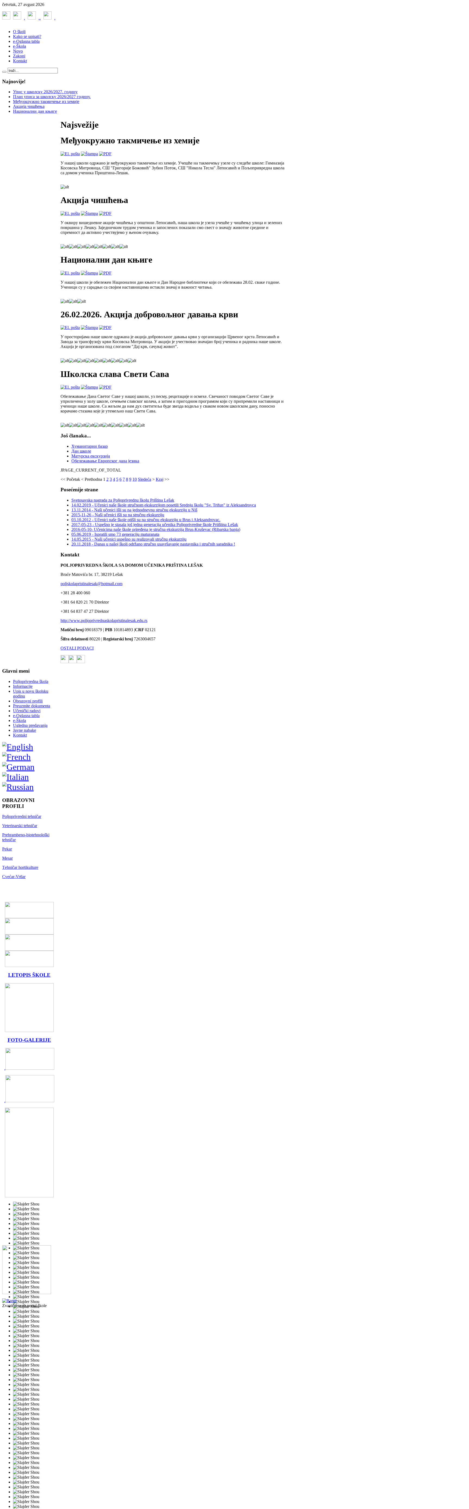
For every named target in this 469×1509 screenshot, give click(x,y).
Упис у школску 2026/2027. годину (45, 91)
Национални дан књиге (35, 111)
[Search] (4, 72)
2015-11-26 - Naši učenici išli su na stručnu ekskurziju (117, 514)
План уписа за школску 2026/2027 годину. (52, 96)
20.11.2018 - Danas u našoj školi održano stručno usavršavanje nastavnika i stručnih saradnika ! (153, 544)
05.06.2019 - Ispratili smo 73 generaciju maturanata (115, 534)
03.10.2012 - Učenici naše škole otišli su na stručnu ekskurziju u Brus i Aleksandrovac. (145, 519)
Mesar (7, 858)
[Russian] (18, 787)
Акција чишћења (29, 106)
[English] (17, 747)
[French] (16, 757)
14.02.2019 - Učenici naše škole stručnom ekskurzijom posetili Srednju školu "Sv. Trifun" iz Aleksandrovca (163, 505)
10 (134, 479)
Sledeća (144, 479)
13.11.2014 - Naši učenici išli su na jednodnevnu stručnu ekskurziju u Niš (134, 510)
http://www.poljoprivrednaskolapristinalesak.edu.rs (104, 620)
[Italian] (15, 777)
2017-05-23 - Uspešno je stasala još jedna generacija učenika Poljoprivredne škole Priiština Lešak (154, 524)
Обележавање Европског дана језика (105, 461)
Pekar (7, 849)
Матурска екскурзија (90, 456)
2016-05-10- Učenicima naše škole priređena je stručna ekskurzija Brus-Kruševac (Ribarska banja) (155, 529)
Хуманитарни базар (89, 446)
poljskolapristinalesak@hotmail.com (91, 583)
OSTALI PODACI (77, 648)
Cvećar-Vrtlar (14, 876)
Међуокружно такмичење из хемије (46, 101)
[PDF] (105, 153)
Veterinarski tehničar (19, 825)
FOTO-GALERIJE (29, 1040)
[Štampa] (89, 153)
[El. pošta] (70, 153)
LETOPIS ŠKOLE (29, 975)
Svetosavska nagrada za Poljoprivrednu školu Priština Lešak (122, 500)
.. (32, 18)
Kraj (159, 479)
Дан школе (81, 451)
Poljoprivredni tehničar (21, 816)
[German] (18, 767)
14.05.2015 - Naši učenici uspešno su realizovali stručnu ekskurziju (128, 539)
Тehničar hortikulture (20, 867)
